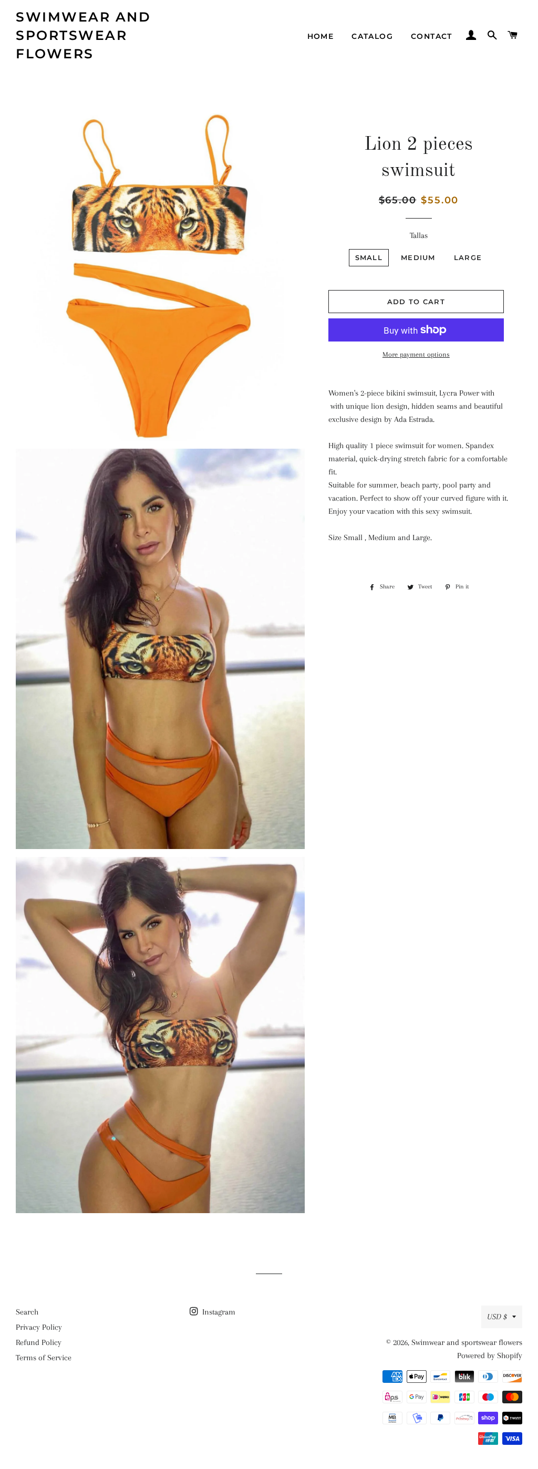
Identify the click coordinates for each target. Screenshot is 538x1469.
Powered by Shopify (489, 1355)
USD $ (497, 1316)
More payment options (416, 354)
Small (369, 257)
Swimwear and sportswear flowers (83, 35)
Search (27, 1312)
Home (320, 36)
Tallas (419, 235)
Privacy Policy (39, 1327)
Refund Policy (38, 1342)
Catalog (372, 36)
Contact (431, 36)
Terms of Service (43, 1357)
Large (468, 257)
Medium (418, 257)
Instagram (217, 1312)
